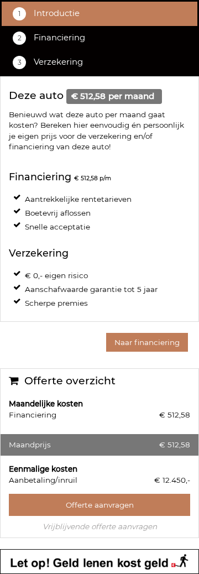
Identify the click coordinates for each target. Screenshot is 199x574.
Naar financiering (147, 342)
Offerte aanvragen (100, 504)
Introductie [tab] (56, 13)
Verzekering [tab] (57, 62)
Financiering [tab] (58, 38)
